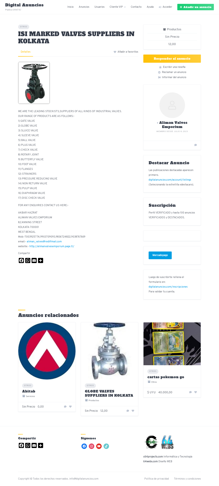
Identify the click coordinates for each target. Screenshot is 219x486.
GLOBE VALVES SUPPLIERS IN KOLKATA (109, 393)
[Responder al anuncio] (65, 407)
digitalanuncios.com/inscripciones (168, 287)
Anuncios (84, 7)
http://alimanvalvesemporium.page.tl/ (51, 246)
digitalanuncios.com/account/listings (170, 180)
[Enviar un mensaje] (195, 145)
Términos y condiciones (187, 479)
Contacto (136, 7)
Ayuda (150, 7)
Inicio (70, 7)
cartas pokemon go (165, 377)
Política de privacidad (156, 479)
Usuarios (99, 7)
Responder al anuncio (172, 59)
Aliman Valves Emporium (173, 124)
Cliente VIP (116, 7)
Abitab (28, 391)
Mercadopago (160, 255)
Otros (23, 27)
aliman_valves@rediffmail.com (44, 241)
